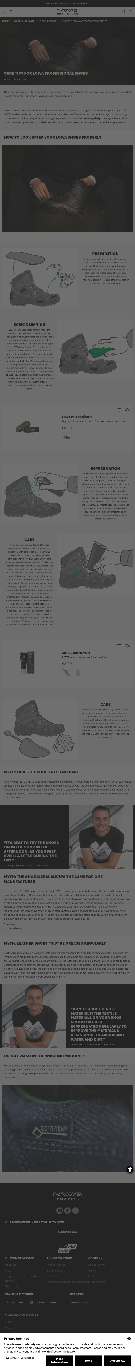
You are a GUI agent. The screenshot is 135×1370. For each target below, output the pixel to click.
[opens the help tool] (130, 1169)
